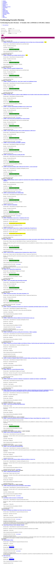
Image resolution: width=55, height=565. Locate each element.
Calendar (4, 0)
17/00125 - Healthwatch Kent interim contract (11, 471)
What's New (5, 17)
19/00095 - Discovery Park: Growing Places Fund (12, 432)
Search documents (6, 12)
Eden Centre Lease (6, 555)
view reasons (18, 117)
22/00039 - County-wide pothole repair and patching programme (15, 280)
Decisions (4, 3)
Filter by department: (4, 31)
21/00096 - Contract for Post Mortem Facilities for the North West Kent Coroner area (18, 317)
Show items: (3, 33)
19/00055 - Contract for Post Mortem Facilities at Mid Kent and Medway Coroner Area (19, 459)
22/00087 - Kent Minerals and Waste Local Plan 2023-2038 (14, 154)
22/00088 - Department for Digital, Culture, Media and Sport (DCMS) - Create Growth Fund (20, 166)
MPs (3, 15)
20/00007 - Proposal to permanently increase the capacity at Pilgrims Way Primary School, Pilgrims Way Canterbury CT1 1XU (26, 418)
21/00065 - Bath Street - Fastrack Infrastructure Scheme (13, 369)
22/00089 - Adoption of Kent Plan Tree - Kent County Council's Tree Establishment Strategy (20, 81)
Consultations (5, 2)
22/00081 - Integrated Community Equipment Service (13, 68)
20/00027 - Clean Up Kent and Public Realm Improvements (14, 404)
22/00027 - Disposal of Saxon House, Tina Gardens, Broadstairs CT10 (16, 293)
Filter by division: (3, 30)
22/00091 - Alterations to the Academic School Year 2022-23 (14, 55)
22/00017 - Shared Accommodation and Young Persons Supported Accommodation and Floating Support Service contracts (25, 306)
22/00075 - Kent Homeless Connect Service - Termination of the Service (16, 217)
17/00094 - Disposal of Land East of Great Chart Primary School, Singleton (17, 485)
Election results (5, 4)
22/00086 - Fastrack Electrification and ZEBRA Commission (14, 142)
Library (4, 8)
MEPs (4, 16)
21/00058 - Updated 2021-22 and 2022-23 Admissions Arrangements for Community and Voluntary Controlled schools (24, 378)
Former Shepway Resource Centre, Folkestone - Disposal (13, 524)
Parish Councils (5, 11)
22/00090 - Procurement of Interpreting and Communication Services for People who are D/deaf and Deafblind (23, 42)
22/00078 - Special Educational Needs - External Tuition (13, 192)
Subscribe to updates (6, 13)
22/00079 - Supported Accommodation (10, 204)
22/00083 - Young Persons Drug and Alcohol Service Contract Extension (16, 118)
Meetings (4, 9)
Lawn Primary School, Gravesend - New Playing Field (13, 497)
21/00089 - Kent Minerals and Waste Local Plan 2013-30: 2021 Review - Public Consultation (20, 331)
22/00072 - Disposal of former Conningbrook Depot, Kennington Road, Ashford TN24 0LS (19, 252)
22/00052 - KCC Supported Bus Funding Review (12, 269)
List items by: (3, 28)
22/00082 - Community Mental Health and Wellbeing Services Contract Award (17, 106)
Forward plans (5, 7)
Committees (5, 1)
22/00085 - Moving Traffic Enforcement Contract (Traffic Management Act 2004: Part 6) (19, 130)
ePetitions (4, 5)
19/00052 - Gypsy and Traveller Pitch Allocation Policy (13, 446)
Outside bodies (5, 10)
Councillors (4, 14)
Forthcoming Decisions (6, 6)
